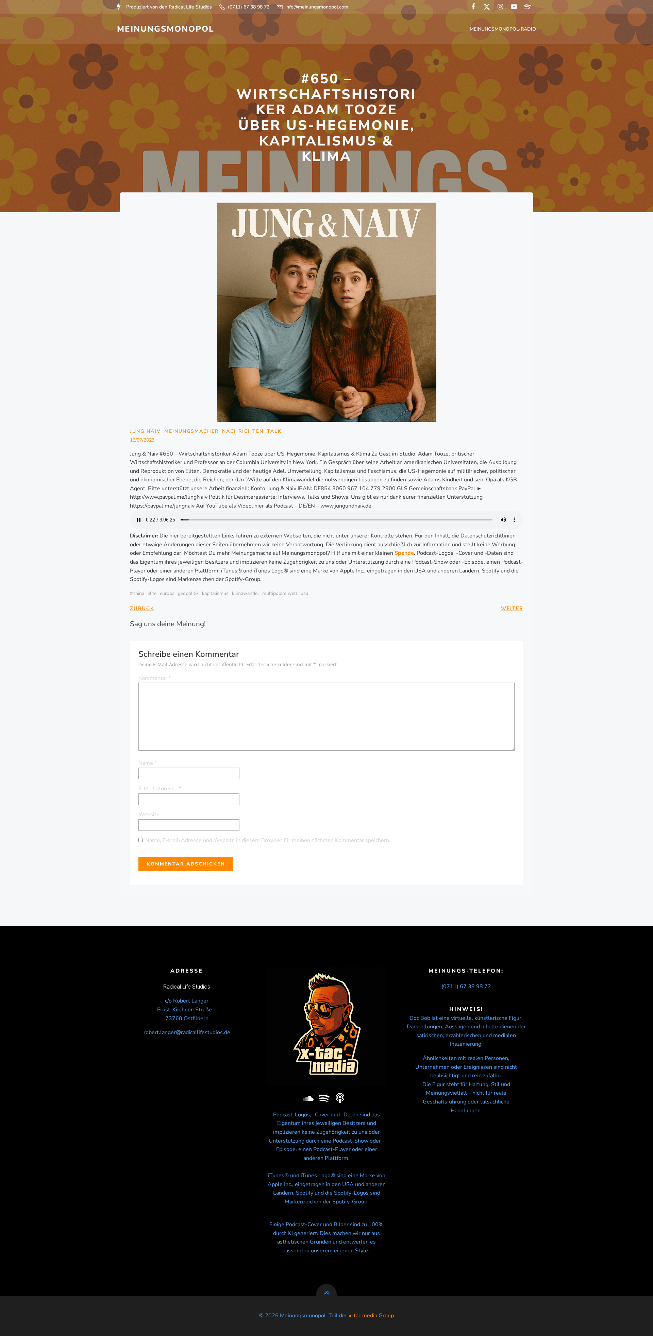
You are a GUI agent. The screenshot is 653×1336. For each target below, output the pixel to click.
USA (304, 593)
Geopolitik (188, 593)
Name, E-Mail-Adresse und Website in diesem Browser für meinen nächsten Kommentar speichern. (267, 840)
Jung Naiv (145, 431)
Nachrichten (243, 431)
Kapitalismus (215, 593)
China (138, 593)
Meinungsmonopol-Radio (503, 29)
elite (152, 593)
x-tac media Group (371, 1315)
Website (149, 814)
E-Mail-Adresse (159, 788)
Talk (274, 431)
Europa (167, 593)
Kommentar (154, 678)
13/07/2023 (142, 440)
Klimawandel (245, 593)
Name (147, 763)
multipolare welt (279, 593)
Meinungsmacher (191, 431)
